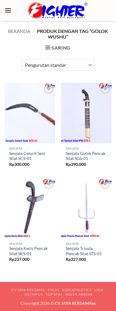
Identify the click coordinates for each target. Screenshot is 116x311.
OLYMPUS (34, 294)
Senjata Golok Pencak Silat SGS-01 (85, 156)
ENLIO (53, 290)
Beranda (19, 31)
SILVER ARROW (79, 294)
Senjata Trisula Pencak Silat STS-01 (84, 251)
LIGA (98, 290)
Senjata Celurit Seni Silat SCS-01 (27, 156)
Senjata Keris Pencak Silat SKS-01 (28, 251)
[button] (8, 10)
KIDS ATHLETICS (77, 290)
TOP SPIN (54, 294)
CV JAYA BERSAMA (28, 290)
